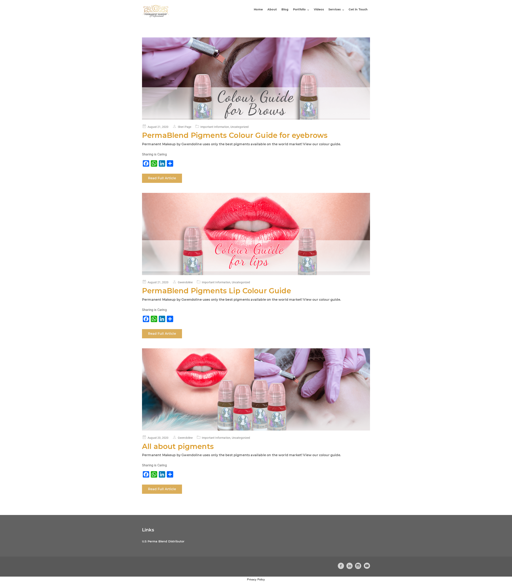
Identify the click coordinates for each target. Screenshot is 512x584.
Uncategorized (239, 126)
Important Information (214, 126)
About (272, 9)
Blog (284, 9)
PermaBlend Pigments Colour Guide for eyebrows (235, 135)
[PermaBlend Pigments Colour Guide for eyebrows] (256, 78)
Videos (319, 9)
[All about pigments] (256, 389)
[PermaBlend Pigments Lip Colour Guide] (256, 234)
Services (334, 9)
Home (258, 9)
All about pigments (178, 446)
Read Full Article (162, 178)
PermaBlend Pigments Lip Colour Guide (216, 290)
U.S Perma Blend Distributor (163, 541)
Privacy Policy (256, 579)
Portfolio (299, 9)
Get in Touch (358, 9)
